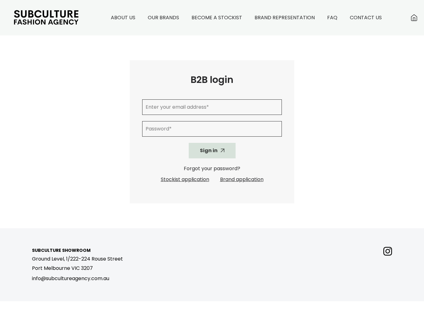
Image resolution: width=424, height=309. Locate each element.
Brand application (242, 179)
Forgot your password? (212, 168)
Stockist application (185, 179)
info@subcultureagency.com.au (70, 278)
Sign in (209, 150)
